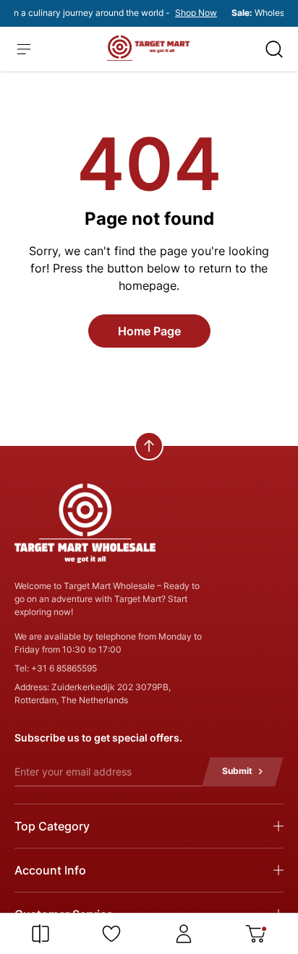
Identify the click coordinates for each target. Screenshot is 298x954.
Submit (237, 770)
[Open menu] (23, 49)
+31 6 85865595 (64, 668)
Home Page (149, 331)
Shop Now (193, 12)
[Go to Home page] (148, 48)
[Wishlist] (111, 933)
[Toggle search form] (274, 49)
